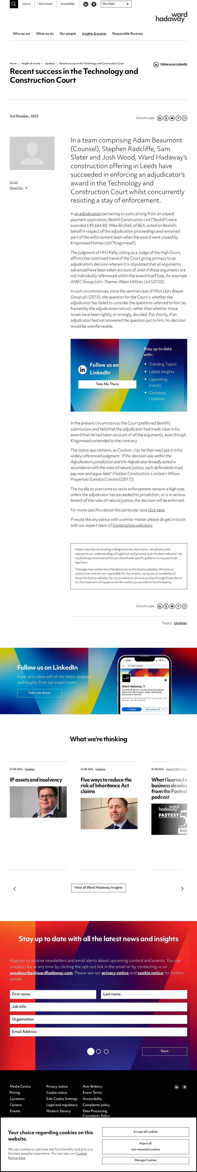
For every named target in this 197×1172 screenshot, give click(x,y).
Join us (26, 4)
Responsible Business (127, 34)
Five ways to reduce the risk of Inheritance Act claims (106, 786)
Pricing (15, 1093)
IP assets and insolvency (36, 780)
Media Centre (20, 1087)
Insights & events (94, 34)
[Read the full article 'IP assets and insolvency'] (38, 802)
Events (15, 1111)
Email (14, 182)
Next (182, 888)
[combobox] (116, 4)
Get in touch (45, 4)
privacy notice (115, 973)
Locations (17, 1099)
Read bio (16, 188)
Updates (50, 63)
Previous (14, 888)
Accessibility (68, 4)
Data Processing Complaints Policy (96, 1114)
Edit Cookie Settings (62, 1099)
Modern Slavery (58, 1111)
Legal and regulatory (62, 1105)
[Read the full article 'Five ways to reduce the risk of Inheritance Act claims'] (109, 813)
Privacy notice (57, 1087)
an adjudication (87, 214)
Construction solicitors (132, 526)
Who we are (21, 34)
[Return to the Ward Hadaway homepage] (171, 17)
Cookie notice (56, 1093)
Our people (68, 34)
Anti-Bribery (92, 1087)
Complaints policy (96, 1105)
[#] (14, 4)
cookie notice (150, 973)
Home (13, 63)
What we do (44, 34)
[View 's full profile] (32, 153)
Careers (16, 1105)
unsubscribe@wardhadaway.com (41, 973)
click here (156, 510)
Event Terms (92, 1093)
